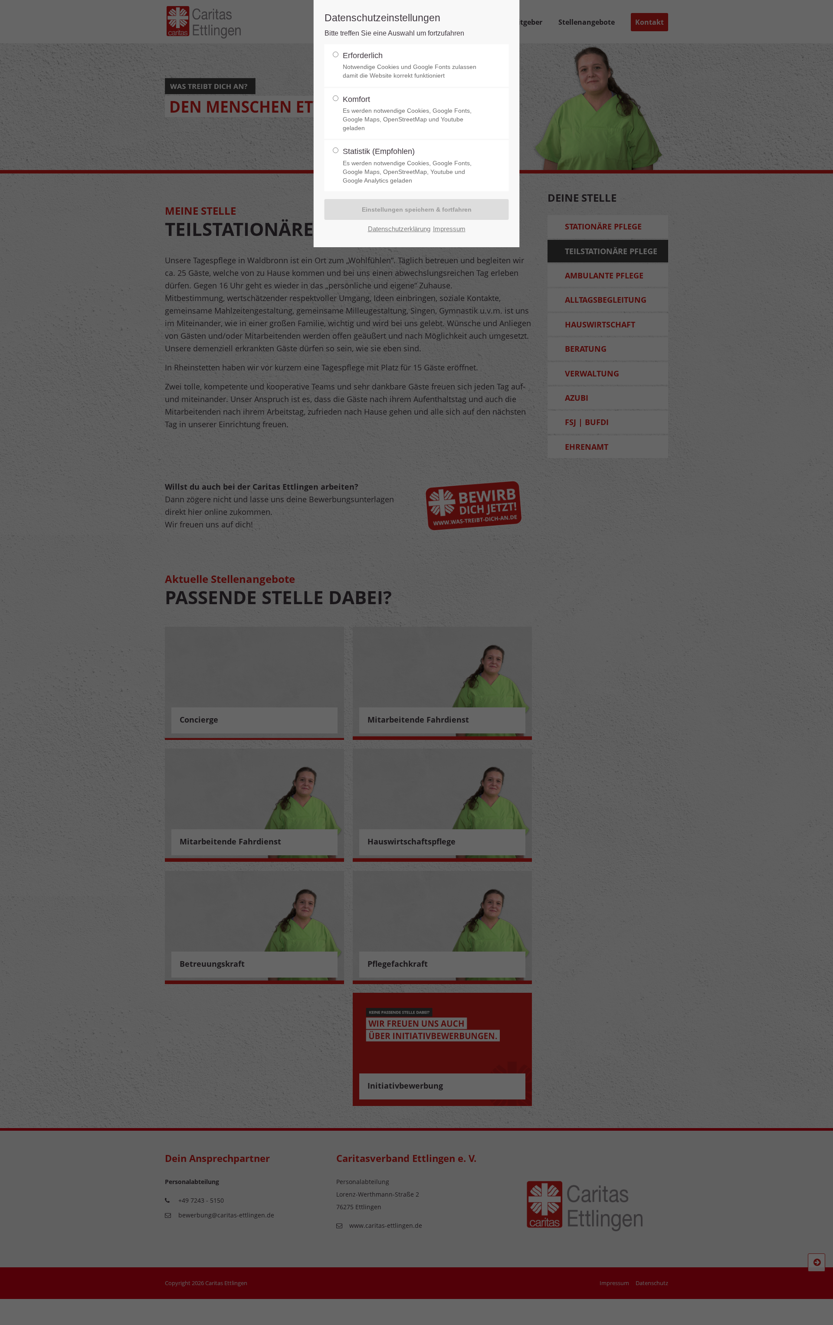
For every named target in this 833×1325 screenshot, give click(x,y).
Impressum (449, 228)
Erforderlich (409, 65)
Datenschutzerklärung (399, 228)
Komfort (407, 113)
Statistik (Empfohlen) (407, 165)
